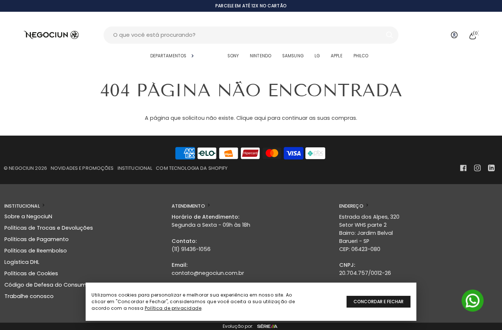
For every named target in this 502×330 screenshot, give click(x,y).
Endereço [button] (352, 206)
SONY (233, 56)
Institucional (135, 168)
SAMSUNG (293, 56)
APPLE (337, 56)
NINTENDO (260, 56)
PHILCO (361, 56)
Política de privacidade (173, 308)
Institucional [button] (22, 206)
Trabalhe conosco (29, 296)
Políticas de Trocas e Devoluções (48, 228)
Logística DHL (21, 262)
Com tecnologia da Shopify (191, 168)
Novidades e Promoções (82, 168)
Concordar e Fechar (379, 301)
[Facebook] (463, 168)
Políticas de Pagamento (36, 239)
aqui (260, 118)
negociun (21, 168)
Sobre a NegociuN (28, 216)
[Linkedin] (491, 168)
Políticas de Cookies (31, 273)
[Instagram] (477, 168)
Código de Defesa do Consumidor (50, 284)
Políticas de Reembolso (35, 250)
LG (317, 56)
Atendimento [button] (189, 206)
